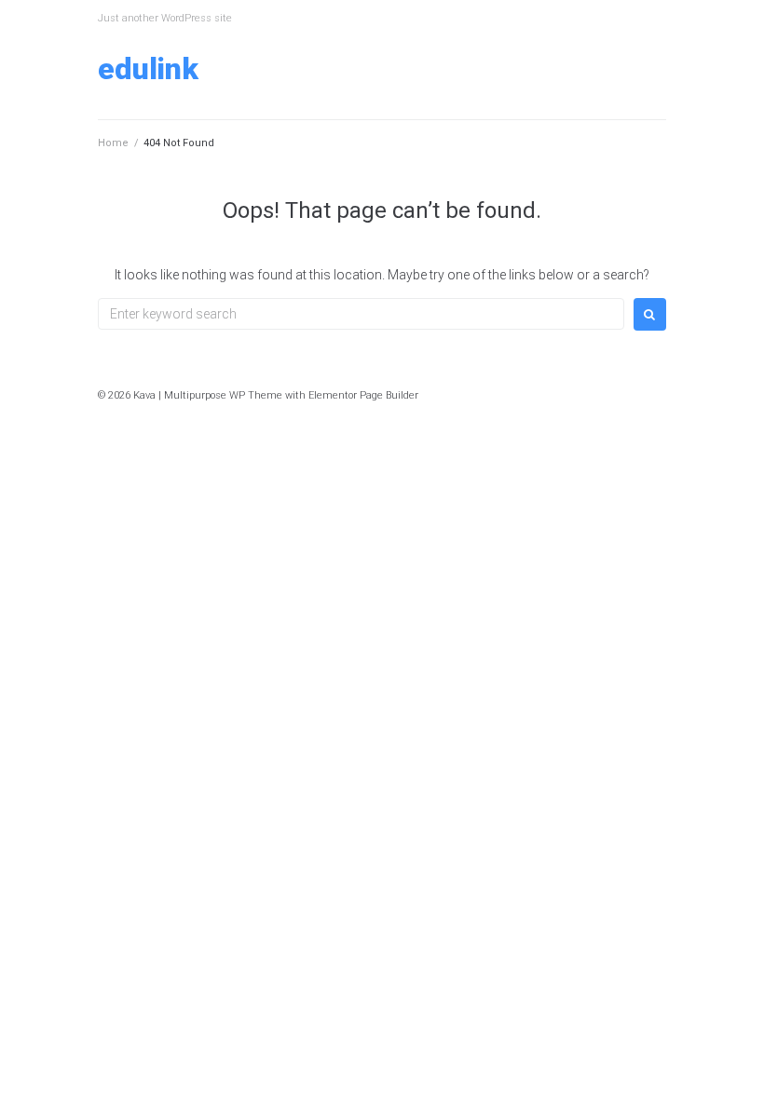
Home (113, 143)
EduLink (148, 69)
